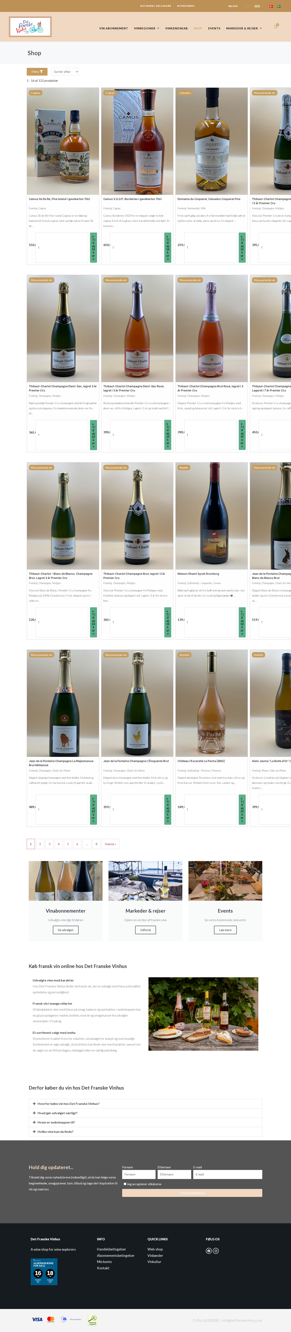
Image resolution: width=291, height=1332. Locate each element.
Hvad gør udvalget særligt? (58, 1113)
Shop (198, 28)
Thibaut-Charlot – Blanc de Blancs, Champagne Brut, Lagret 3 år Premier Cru (60, 576)
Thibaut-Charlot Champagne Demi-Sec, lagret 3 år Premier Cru (63, 388)
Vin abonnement (113, 28)
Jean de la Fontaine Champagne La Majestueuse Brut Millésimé (61, 763)
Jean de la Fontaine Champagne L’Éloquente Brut (136, 761)
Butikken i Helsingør (155, 6)
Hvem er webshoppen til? (56, 1122)
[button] (145, 1103)
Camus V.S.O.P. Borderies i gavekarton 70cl (132, 199)
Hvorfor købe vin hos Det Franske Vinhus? (69, 1103)
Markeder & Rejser (242, 28)
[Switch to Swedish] (278, 6)
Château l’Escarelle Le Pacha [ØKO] (201, 761)
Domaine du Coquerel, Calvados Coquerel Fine (209, 199)
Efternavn (164, 1167)
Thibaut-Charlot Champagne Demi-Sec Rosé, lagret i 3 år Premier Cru (133, 388)
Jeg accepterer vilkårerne (144, 1184)
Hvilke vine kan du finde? (55, 1131)
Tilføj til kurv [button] (93, 249)
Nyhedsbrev (186, 6)
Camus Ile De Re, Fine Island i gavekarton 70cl (59, 199)
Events (214, 28)
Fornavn (128, 1167)
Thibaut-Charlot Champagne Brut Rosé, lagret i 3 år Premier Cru (210, 388)
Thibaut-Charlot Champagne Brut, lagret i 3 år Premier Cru (134, 576)
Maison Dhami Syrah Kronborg (198, 573)
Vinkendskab (176, 28)
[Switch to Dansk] (271, 6)
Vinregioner (144, 28)
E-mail (198, 1167)
